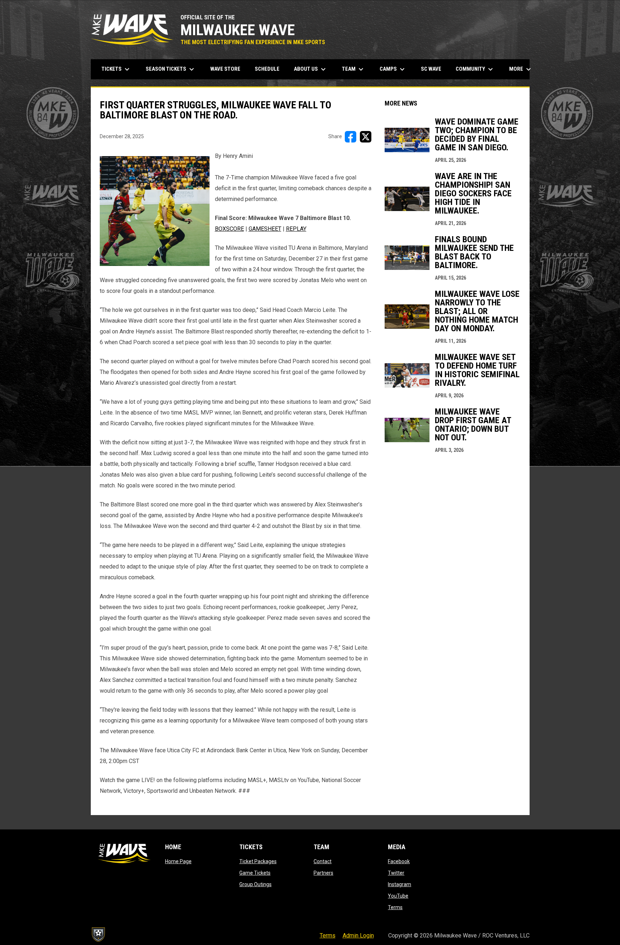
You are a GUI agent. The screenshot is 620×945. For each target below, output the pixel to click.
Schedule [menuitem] (267, 69)
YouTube (398, 896)
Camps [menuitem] (393, 69)
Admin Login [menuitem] (358, 935)
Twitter (396, 873)
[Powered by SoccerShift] (98, 934)
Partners (323, 873)
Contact (323, 861)
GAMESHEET (265, 228)
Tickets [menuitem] (116, 69)
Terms (395, 907)
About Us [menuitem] (311, 69)
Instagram (399, 884)
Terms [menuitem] (327, 935)
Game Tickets (255, 873)
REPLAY (296, 228)
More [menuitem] (521, 69)
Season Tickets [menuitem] (171, 69)
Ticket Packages (258, 861)
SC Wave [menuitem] (434, 68)
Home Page (178, 861)
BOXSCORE (229, 228)
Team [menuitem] (353, 69)
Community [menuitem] (475, 69)
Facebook (399, 861)
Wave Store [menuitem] (228, 68)
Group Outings (255, 884)
